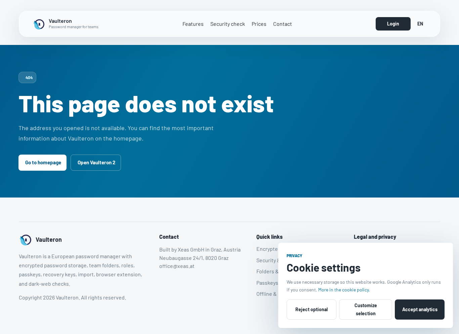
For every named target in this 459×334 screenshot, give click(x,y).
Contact (282, 23)
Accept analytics (419, 309)
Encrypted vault (275, 248)
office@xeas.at (177, 266)
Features (193, 23)
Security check (227, 23)
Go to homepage (43, 162)
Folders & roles (274, 271)
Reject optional (311, 309)
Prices (259, 23)
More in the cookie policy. (344, 289)
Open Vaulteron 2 (96, 162)
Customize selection (365, 309)
